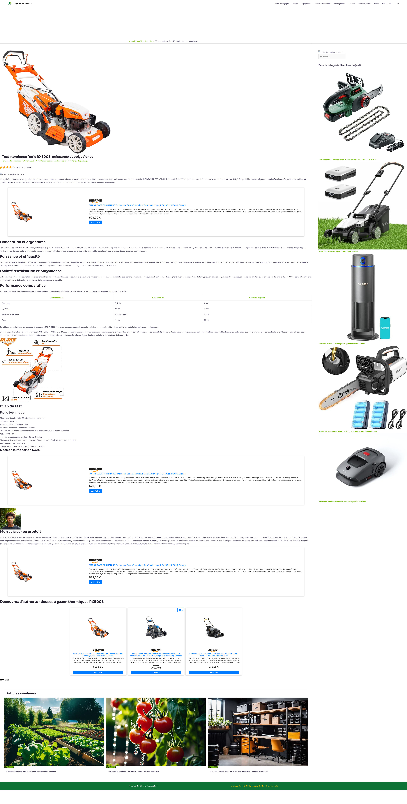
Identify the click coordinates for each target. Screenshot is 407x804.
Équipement (306, 4)
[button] (398, 3)
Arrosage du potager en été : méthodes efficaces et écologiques (31, 771)
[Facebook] (1, 680)
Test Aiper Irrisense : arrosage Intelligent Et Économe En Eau (341, 344)
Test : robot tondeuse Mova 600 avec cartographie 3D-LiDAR (342, 502)
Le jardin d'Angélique (23, 3)
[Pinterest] (5, 680)
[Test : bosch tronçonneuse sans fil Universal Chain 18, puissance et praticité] (362, 113)
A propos (234, 786)
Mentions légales (252, 786)
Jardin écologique (281, 4)
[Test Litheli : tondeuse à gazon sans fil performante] (362, 205)
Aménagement (339, 4)
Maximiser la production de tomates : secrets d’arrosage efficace (133, 771)
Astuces (351, 4)
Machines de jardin (61, 161)
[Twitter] (3, 680)
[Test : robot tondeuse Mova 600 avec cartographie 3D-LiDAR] (362, 466)
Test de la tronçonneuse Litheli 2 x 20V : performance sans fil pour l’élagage (347, 431)
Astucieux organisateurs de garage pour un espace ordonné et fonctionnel (239, 771)
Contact (242, 786)
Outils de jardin (364, 4)
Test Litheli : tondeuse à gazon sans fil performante (338, 251)
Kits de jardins (387, 4)
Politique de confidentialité (268, 786)
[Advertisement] (203, 23)
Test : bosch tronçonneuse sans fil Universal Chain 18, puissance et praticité (347, 160)
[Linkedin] (8, 680)
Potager (295, 4)
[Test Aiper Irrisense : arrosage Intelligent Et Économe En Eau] (362, 297)
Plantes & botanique (322, 4)
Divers (376, 4)
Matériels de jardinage (79, 161)
